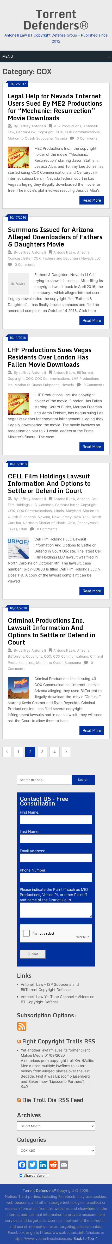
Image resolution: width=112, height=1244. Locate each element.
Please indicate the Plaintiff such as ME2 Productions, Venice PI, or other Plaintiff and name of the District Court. (54, 894)
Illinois (59, 511)
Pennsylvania (87, 523)
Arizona (83, 252)
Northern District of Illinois (44, 523)
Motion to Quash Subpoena (30, 138)
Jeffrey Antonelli (32, 126)
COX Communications (82, 132)
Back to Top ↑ (85, 1238)
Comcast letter (20, 258)
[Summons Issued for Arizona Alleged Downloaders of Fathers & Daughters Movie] (18, 283)
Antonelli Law (64, 252)
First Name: (29, 812)
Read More (92, 200)
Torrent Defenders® (56, 19)
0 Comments (87, 138)
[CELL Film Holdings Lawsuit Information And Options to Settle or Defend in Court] (18, 547)
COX (59, 132)
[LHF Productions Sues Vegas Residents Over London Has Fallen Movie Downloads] (18, 403)
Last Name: (29, 831)
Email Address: (32, 851)
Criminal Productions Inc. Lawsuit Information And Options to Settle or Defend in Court (52, 631)
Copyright (46, 132)
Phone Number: (33, 870)
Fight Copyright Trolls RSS (58, 1041)
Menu (7, 56)
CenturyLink (26, 132)
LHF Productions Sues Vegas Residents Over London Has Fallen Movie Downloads (49, 357)
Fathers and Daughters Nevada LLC (72, 258)
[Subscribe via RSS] (22, 1029)
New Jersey (62, 517)
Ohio (71, 523)
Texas (12, 529)
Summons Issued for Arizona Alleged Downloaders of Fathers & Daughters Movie (55, 236)
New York (82, 517)
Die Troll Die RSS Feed (52, 1099)
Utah (23, 529)
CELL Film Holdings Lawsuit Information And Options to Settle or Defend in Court (49, 483)
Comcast (46, 505)
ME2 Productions (67, 126)
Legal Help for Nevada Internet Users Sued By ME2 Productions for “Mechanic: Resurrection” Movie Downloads (55, 107)
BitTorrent (85, 372)
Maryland (73, 511)
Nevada (61, 138)
